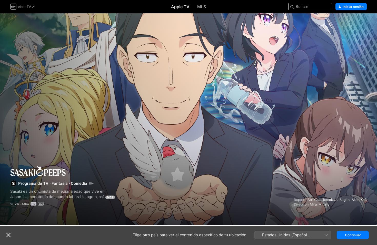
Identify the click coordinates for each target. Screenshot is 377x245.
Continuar (353, 235)
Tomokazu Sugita (336, 200)
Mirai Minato (320, 204)
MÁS (110, 197)
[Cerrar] (8, 235)
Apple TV (180, 6)
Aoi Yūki (313, 200)
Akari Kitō (359, 200)
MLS (201, 6)
